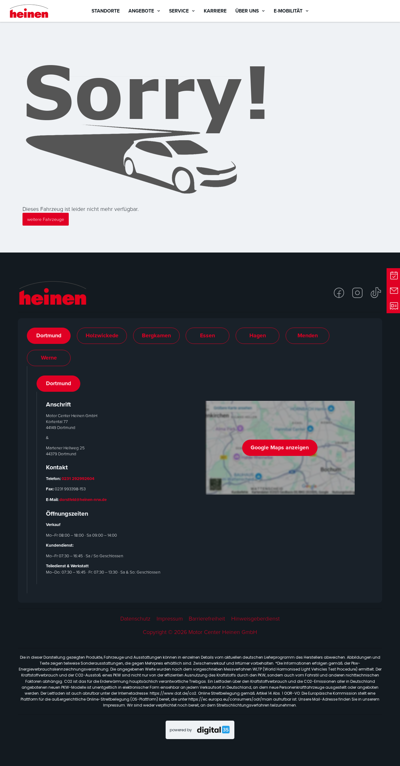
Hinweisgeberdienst (255, 618)
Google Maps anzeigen (280, 447)
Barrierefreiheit (207, 618)
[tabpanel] (200, 479)
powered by (181, 730)
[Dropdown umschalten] (158, 10)
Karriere (215, 10)
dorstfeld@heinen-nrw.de (83, 499)
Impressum (170, 618)
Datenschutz (135, 618)
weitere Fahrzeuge (45, 219)
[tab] (49, 336)
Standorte (106, 10)
